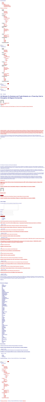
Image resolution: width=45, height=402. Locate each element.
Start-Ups (5, 35)
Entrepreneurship (6, 4)
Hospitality (3, 313)
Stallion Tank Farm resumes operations (7, 255)
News (3, 13)
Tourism (3, 337)
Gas (6, 22)
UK (4, 38)
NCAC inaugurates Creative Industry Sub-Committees (10, 235)
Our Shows (3, 356)
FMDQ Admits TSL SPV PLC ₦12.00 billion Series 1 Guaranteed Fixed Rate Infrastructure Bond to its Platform (20, 222)
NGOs (3, 322)
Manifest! (24, 358)
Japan (5, 41)
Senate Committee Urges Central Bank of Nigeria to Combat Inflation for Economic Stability (17, 198)
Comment (2, 209)
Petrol (7, 21)
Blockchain (5, 30)
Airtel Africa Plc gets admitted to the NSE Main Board (10, 250)
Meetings (3, 320)
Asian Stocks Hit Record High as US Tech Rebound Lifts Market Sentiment (14, 231)
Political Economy (5, 325)
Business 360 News (4, 358)
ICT (4, 28)
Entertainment (4, 304)
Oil (2, 323)
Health (3, 312)
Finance (3, 23)
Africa (3, 2)
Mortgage (3, 321)
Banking (3, 290)
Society (3, 329)
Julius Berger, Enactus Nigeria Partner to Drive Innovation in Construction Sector (15, 268)
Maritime (5, 16)
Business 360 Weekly (5, 42)
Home (3, 9)
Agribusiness (8, 18)
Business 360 (7, 103)
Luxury (3, 318)
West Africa (5, 12)
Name (1, 211)
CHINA (5, 40)
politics (3, 326)
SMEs (3, 34)
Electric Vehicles (6, 29)
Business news (4, 293)
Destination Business (7, 5)
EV (4, 33)
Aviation (3, 289)
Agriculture (5, 17)
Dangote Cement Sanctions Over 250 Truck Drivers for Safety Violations (13, 259)
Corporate (3, 296)
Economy (3, 15)
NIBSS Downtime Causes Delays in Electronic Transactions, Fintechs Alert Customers (16, 227)
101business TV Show (7, 6)
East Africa (5, 11)
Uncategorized (4, 339)
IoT (4, 31)
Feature (5, 14)
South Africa (6, 51)
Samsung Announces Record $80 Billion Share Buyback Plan (11, 272)
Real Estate (5, 25)
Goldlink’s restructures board (5, 246)
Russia (5, 78)
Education (3, 300)
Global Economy (4, 37)
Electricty (7, 19)
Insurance (5, 62)
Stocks (3, 333)
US (4, 39)
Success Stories (6, 73)
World (3, 3)
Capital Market (4, 26)
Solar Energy (6, 67)
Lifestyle (3, 317)
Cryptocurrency (4, 297)
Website (1, 214)
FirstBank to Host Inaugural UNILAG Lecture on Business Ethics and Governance (15, 263)
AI (4, 32)
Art (2, 288)
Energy (5, 57)
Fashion (3, 307)
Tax (4, 24)
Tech (3, 27)
